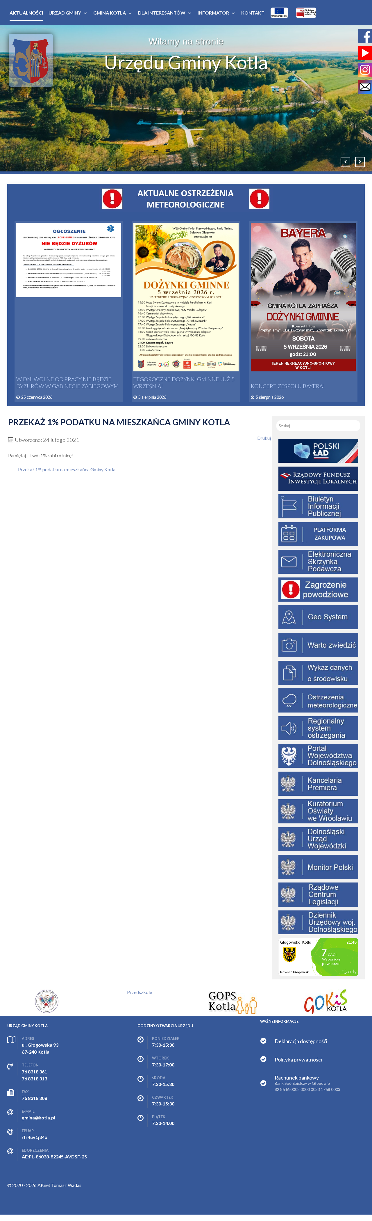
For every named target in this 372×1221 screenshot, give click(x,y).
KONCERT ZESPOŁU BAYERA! (288, 386)
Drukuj (264, 438)
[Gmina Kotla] (31, 60)
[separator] (65, 12)
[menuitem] (26, 12)
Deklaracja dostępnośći (301, 1041)
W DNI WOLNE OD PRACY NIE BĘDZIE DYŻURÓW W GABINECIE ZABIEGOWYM (67, 382)
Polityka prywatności (298, 1059)
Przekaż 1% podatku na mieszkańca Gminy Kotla (66, 469)
